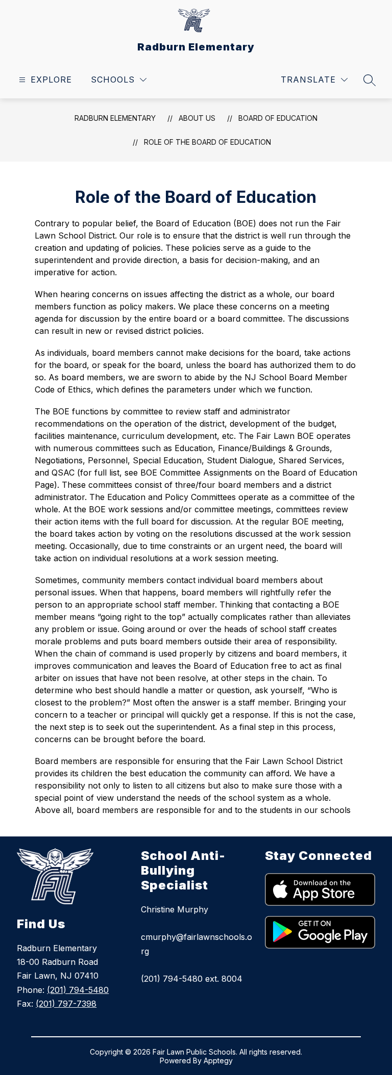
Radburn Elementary (115, 118)
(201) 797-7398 (66, 1004)
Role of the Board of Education (207, 142)
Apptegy (218, 1060)
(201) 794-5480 (78, 990)
